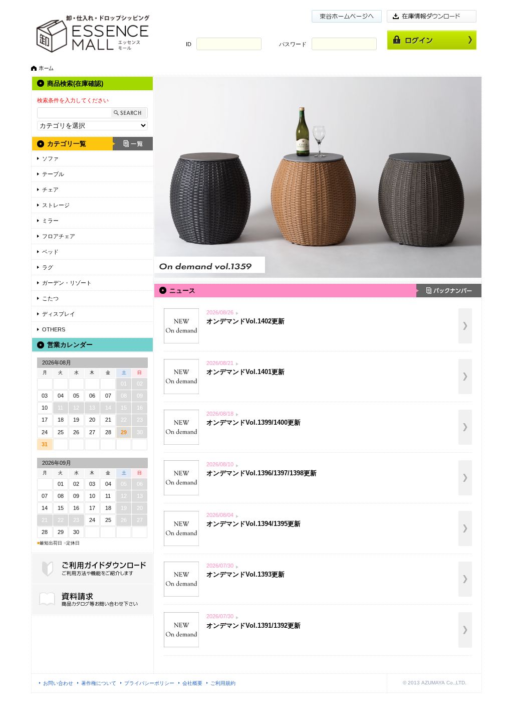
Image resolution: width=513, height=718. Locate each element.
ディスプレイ (58, 314)
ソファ (50, 158)
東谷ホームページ (347, 16)
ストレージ (56, 205)
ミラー (50, 221)
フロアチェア (58, 236)
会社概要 (192, 683)
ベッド (50, 252)
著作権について (98, 683)
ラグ (47, 267)
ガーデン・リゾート (67, 283)
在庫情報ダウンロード (432, 16)
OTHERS (53, 329)
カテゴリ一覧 (66, 143)
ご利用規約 (222, 683)
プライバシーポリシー (149, 683)
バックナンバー (448, 290)
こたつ (50, 298)
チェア (50, 190)
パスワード (293, 44)
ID (188, 44)
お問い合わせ (58, 683)
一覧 (133, 143)
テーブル (53, 174)
